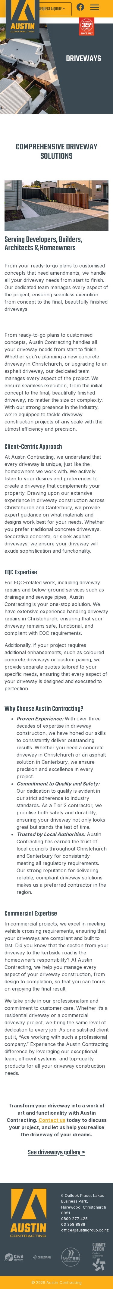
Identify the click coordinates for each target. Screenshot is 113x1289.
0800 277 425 (74, 1218)
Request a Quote (52, 9)
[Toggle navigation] (95, 7)
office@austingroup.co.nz (85, 1230)
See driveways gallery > (56, 1152)
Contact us (52, 1120)
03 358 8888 (73, 1224)
